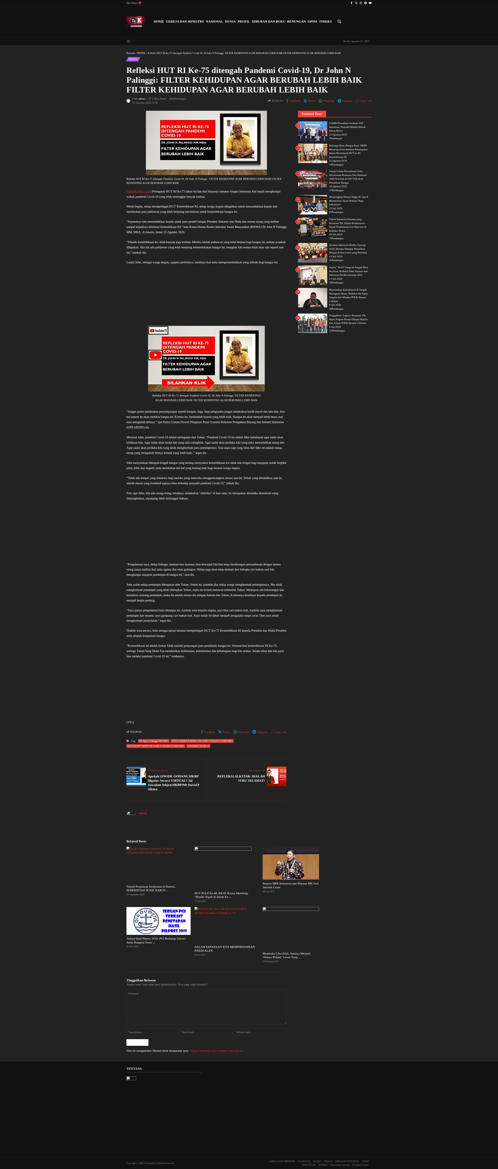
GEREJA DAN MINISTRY (185, 21)
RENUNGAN (296, 21)
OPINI (312, 21)
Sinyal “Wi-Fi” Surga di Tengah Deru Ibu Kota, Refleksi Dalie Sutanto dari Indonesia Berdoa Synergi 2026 (348, 271)
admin (141, 98)
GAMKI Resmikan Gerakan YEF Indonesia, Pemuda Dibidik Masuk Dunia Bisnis (347, 127)
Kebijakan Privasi (360, 1165)
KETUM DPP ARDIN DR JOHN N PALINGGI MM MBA (155, 746)
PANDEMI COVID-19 (198, 746)
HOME (159, 21)
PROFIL (244, 21)
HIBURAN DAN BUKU (268, 21)
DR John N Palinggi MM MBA (154, 741)
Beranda (130, 53)
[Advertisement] (206, 297)
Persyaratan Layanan (339, 1165)
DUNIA (230, 21)
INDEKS (325, 21)
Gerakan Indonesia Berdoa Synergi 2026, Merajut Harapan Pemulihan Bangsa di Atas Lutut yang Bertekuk (348, 248)
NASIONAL (214, 21)
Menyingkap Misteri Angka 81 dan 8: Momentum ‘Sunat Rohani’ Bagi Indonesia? (349, 200)
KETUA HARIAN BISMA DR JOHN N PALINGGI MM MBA (202, 741)
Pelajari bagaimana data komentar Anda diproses (216, 1050)
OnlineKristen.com (138, 191)
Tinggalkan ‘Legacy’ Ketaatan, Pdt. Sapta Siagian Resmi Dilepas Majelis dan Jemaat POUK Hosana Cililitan (348, 319)
